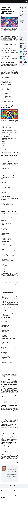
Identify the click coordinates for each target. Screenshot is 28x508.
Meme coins (21, 38)
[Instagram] (14, 485)
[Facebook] (12, 485)
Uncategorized (22, 40)
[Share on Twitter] (16, 462)
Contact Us (2, 499)
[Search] (25, 1)
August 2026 (21, 13)
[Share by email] (17, 462)
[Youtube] (10, 485)
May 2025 (21, 24)
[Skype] (17, 485)
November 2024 (22, 28)
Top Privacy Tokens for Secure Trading (24, 57)
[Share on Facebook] (14, 462)
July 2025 (21, 22)
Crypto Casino (22, 37)
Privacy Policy (16, 495)
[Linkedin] (16, 485)
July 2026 (21, 14)
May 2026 (21, 15)
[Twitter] (13, 485)
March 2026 (21, 16)
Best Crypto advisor (17, 494)
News (21, 39)
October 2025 (22, 20)
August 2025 (21, 21)
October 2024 (22, 29)
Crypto (21, 36)
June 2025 (21, 23)
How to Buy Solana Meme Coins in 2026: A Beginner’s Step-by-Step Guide (25, 47)
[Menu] (26, 1)
